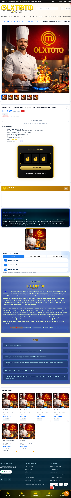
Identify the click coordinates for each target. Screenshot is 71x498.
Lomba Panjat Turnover (35, 256)
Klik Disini (20, 141)
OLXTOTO (54, 1)
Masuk (69, 1)
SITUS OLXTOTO (38, 17)
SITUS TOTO (38, 21)
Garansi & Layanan (55, 480)
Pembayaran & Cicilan (56, 477)
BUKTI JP (49, 495)
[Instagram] (5, 479)
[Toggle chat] (66, 493)
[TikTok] (9, 479)
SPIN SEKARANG (35, 167)
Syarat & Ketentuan (55, 466)
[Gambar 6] (36, 97)
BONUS (7, 495)
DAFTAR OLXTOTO (14, 17)
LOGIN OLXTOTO (26, 17)
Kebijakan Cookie (54, 472)
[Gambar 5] (29, 97)
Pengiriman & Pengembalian (58, 475)
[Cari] (38, 8)
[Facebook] (1, 479)
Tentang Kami (29, 466)
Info (66, 188)
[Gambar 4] (23, 97)
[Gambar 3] (17, 97)
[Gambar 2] (10, 97)
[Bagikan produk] (67, 108)
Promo (60, 1)
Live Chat (63, 495)
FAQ (26, 475)
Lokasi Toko (28, 472)
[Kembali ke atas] (67, 489)
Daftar (64, 1)
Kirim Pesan (7, 472)
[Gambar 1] (4, 97)
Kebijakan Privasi (54, 469)
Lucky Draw (13, 256)
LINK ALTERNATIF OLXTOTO (53, 17)
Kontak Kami (28, 469)
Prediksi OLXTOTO (57, 256)
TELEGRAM (21, 495)
